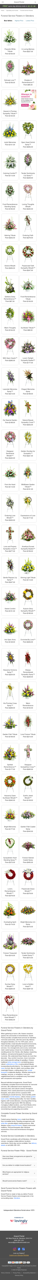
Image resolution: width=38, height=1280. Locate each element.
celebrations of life (12, 1064)
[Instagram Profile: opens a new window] (14, 1249)
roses (3, 1068)
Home (2, 10)
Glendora (17, 1198)
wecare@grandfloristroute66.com (19, 1242)
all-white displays (14, 1097)
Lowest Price (30, 21)
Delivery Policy (19, 1275)
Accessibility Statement (29, 1272)
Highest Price (19, 21)
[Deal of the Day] (28, 102)
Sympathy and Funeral (12, 10)
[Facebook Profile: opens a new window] (19, 1249)
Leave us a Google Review (19, 1255)
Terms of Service (5, 1272)
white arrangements (14, 1062)
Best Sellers (8, 21)
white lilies (4, 1123)
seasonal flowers (16, 1125)
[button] (33, 1275)
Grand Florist (19, 2)
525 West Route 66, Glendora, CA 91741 (19, 1238)
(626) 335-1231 (19, 1240)
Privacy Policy (16, 1272)
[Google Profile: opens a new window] (23, 1249)
